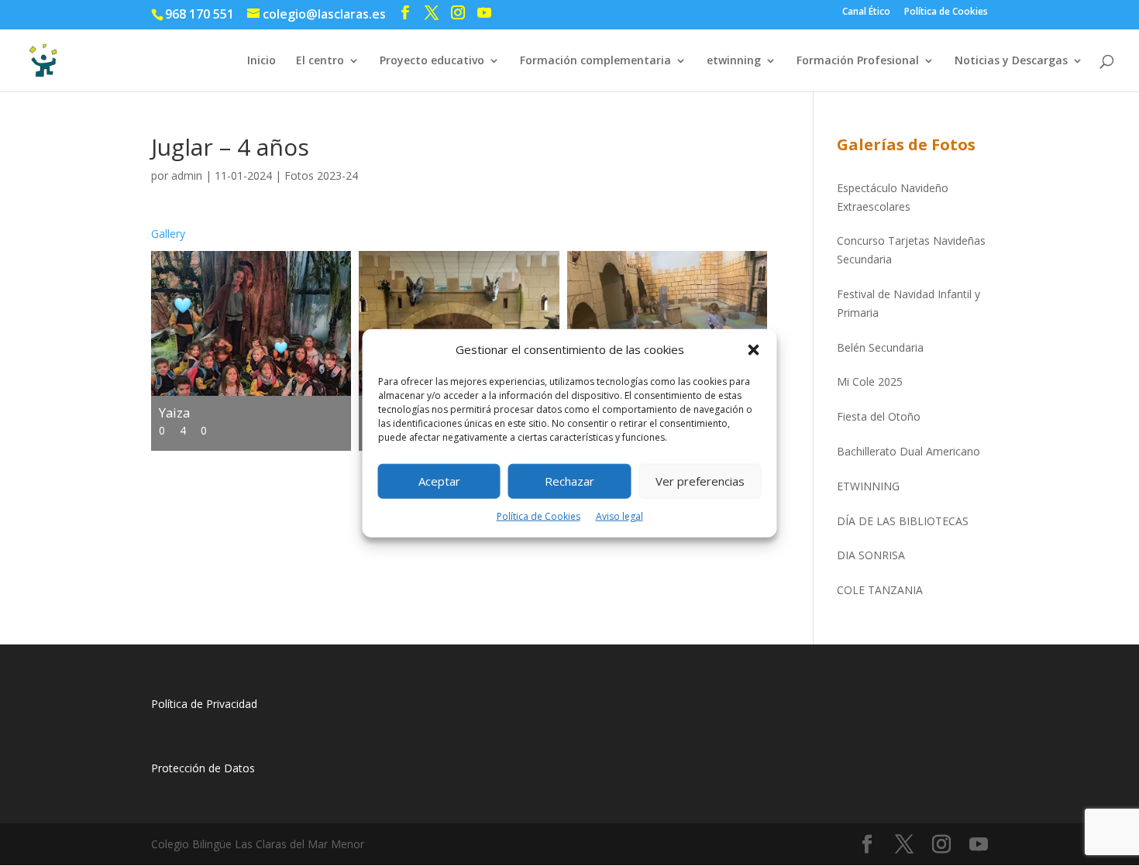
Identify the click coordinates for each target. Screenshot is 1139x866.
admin (186, 175)
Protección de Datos (203, 768)
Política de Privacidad (204, 703)
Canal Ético (866, 12)
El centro (320, 61)
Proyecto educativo (432, 61)
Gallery (168, 233)
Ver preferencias (700, 481)
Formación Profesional (858, 61)
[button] (754, 350)
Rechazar (569, 481)
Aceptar (439, 481)
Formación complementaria (595, 61)
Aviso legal (619, 516)
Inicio (261, 61)
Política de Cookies (538, 516)
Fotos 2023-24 (321, 175)
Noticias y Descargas (1011, 61)
